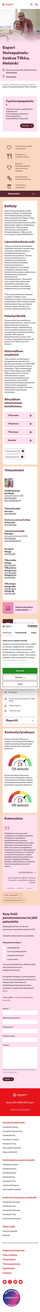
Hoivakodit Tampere (11, 1140)
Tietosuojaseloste (11, 1264)
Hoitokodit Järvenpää (11, 1202)
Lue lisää (25, 126)
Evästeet (7, 1273)
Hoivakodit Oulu (9, 1135)
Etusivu (6, 85)
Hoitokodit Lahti (9, 1206)
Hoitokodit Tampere (11, 1185)
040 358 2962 (10, 573)
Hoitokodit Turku (9, 1181)
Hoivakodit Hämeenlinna (12, 1131)
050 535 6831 (10, 539)
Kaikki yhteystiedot (20, 1110)
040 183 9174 (9, 554)
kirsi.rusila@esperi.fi (12, 501)
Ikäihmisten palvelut (18, 85)
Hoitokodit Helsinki (10, 1165)
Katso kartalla (11, 73)
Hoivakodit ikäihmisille (14, 1123)
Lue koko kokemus (26, 872)
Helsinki (31, 85)
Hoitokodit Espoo (10, 1169)
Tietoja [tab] (33, 632)
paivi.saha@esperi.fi (12, 541)
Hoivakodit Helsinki (10, 1127)
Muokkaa (18, 677)
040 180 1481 (9, 594)
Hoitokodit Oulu (9, 1177)
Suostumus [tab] (7, 632)
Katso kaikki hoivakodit (12, 1148)
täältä (5, 991)
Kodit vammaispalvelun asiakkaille (19, 1198)
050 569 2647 (10, 514)
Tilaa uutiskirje (10, 1255)
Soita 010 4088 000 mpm (20, 1102)
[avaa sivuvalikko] (33, 193)
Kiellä (20, 684)
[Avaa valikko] (36, 4)
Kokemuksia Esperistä (13, 1251)
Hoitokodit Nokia (9, 1173)
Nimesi (6, 1009)
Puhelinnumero (9, 1036)
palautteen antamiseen (15, 955)
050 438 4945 (10, 525)
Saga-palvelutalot (10, 1152)
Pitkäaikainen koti (13, 451)
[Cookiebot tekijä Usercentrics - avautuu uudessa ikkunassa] (28, 626)
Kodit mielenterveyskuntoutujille (19, 1160)
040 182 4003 (10, 589)
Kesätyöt (6, 1235)
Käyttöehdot (9, 1269)
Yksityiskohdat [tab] (20, 632)
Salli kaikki (20, 671)
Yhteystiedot (11, 77)
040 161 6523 (9, 578)
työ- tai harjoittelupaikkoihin (17, 952)
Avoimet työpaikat (10, 1231)
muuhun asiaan (12, 959)
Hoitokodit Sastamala (11, 1210)
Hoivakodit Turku (9, 1144)
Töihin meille (9, 1227)
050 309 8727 (10, 565)
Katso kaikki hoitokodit (12, 1190)
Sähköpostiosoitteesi (12, 1018)
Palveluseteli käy (12, 457)
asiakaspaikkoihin (13, 948)
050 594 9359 (10, 498)
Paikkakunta (8, 1027)
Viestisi (6, 1045)
